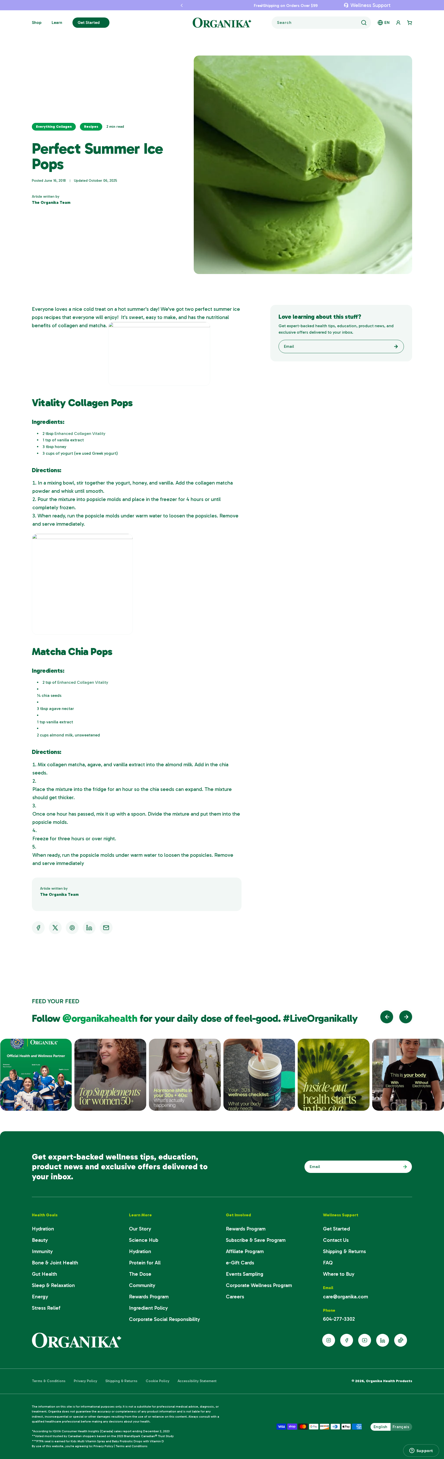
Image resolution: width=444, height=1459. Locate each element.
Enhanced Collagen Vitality (79, 433)
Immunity (42, 1251)
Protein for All (145, 1263)
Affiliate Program (245, 1251)
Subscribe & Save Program (255, 1240)
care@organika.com (345, 1296)
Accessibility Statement (197, 1381)
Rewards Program (149, 1296)
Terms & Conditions (49, 1381)
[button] (178, 5)
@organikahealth (101, 1018)
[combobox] (321, 22)
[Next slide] (405, 1016)
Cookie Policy (157, 1381)
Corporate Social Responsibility (164, 1319)
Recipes (91, 126)
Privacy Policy (85, 1381)
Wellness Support (370, 5)
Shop (36, 22)
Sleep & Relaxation (53, 1285)
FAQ (328, 1263)
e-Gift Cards (240, 1263)
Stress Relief (46, 1308)
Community (142, 1285)
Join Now (403, 1166)
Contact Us (336, 1240)
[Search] (364, 23)
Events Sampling (244, 1274)
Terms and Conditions (131, 1446)
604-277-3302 (339, 1319)
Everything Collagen (54, 126)
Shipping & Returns (344, 1251)
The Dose (140, 1274)
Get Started (89, 22)
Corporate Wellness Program (259, 1285)
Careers (235, 1296)
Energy (40, 1296)
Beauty (40, 1240)
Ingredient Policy (148, 1308)
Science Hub (143, 1240)
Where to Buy (338, 1274)
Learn (57, 22)
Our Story (140, 1229)
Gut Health (44, 1274)
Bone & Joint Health (55, 1263)
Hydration (43, 1229)
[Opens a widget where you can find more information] (421, 1450)
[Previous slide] (386, 1016)
